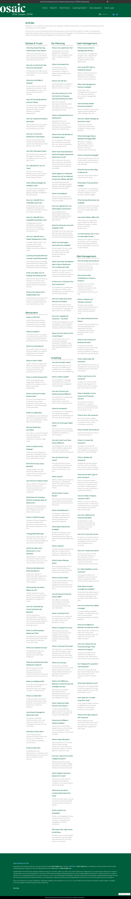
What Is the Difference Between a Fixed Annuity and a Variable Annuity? (62, 683)
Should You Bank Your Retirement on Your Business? (34, 551)
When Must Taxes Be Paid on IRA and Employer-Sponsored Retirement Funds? (62, 154)
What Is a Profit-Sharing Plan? (36, 377)
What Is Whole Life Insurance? (88, 430)
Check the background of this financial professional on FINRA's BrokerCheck (64, 1)
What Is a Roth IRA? (33, 748)
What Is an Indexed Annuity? (36, 648)
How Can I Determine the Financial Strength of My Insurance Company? (87, 646)
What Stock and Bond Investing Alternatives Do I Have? (61, 793)
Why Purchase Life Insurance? (88, 261)
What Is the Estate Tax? (60, 64)
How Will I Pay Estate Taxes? (36, 151)
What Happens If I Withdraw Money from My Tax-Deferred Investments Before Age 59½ (62, 176)
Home (44, 8)
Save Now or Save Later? (35, 731)
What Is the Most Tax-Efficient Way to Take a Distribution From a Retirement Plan (63, 264)
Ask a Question (96, 8)
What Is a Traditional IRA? (35, 681)
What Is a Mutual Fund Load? (62, 646)
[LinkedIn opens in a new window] (113, 15)
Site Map (16, 888)
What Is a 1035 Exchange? (35, 517)
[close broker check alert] (107, 1)
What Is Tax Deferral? (59, 193)
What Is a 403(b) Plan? (34, 413)
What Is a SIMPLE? (33, 332)
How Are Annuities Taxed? (61, 362)
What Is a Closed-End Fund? (62, 628)
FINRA (71, 866)
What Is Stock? (57, 476)
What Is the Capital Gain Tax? (62, 48)
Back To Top (123, 894)
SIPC (74, 866)
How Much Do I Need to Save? (37, 481)
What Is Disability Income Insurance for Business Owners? (87, 396)
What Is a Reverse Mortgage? (88, 155)
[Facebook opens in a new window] (117, 15)
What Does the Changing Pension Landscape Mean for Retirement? (36, 500)
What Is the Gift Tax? (59, 81)
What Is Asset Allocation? (61, 739)
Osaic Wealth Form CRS (21, 863)
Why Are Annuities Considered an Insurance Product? (86, 278)
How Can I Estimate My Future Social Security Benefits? (34, 609)
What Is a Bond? (58, 546)
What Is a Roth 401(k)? (34, 360)
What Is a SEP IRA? (33, 317)
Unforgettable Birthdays (35, 534)
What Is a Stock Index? (60, 578)
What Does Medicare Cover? (88, 683)
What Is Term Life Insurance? (88, 415)
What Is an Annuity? (59, 663)
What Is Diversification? (60, 510)
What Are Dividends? (59, 408)
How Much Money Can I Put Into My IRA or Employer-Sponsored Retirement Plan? (62, 96)
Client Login (109, 8)
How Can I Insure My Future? (88, 534)
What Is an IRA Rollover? (35, 346)
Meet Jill (53, 8)
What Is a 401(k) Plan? (34, 696)
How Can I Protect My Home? (88, 551)
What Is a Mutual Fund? (60, 613)
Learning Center (79, 8)
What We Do (64, 8)
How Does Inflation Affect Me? (88, 217)
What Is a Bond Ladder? (60, 377)
